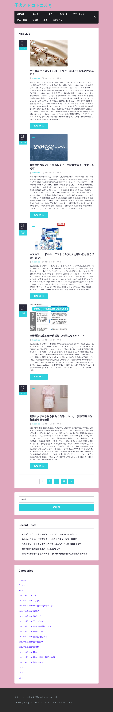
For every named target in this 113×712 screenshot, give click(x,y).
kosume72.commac (28, 595)
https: (36, 309)
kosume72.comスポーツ (30, 616)
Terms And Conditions (62, 702)
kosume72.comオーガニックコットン (36, 606)
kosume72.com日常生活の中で (55, 309)
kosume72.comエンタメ (30, 601)
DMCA (46, 702)
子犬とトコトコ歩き (33, 5)
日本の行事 (22, 20)
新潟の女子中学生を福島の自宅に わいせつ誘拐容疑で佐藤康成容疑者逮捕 (55, 553)
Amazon (21, 14)
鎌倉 (45, 20)
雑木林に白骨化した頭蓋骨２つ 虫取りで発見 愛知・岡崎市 (49, 539)
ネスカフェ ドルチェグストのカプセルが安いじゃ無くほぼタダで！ (52, 544)
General (22, 585)
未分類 (35, 20)
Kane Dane (36, 78)
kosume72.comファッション (32, 621)
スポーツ (64, 14)
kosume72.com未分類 (29, 647)
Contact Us (36, 702)
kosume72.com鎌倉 (28, 652)
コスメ (51, 14)
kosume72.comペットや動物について (36, 626)
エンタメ (36, 14)
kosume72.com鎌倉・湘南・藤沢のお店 (37, 657)
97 (64, 481)
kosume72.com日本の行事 (31, 642)
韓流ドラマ (57, 20)
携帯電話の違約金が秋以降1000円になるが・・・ (57, 335)
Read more (39, 126)
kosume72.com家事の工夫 (31, 631)
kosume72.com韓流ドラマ (31, 662)
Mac (21, 667)
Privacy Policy (22, 702)
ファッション (79, 14)
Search (56, 507)
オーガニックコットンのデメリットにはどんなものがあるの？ (49, 534)
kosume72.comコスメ (29, 611)
